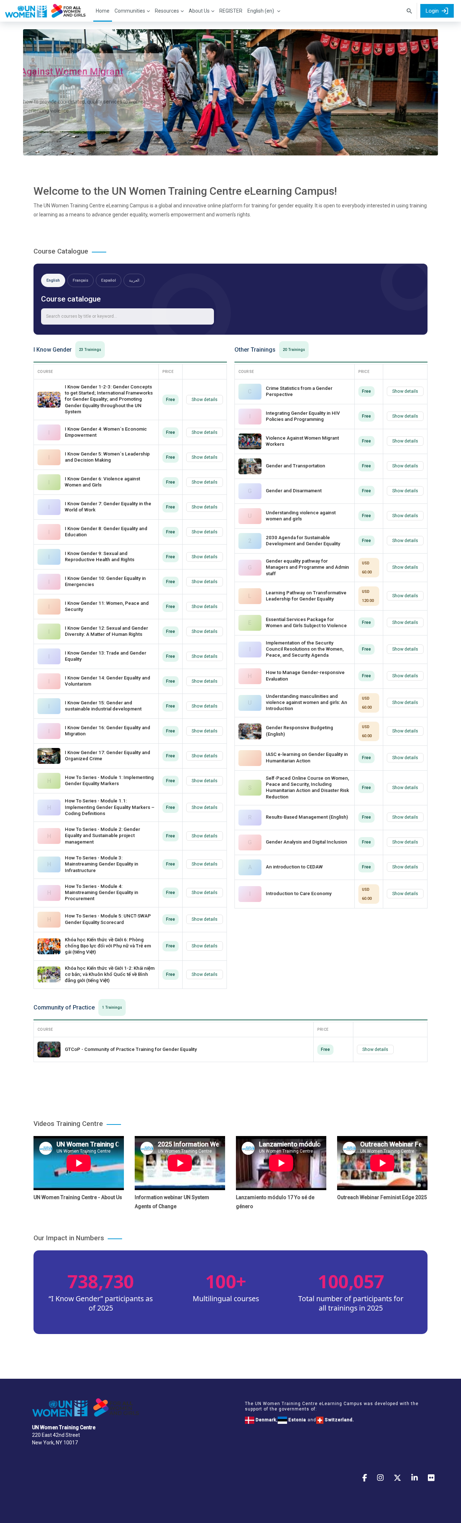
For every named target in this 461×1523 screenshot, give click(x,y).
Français (80, 280)
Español (108, 280)
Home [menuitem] (102, 11)
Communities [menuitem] (130, 11)
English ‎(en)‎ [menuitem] (260, 11)
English (53, 280)
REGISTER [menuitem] (230, 11)
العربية (134, 280)
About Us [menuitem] (199, 11)
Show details (205, 399)
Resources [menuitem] (167, 11)
